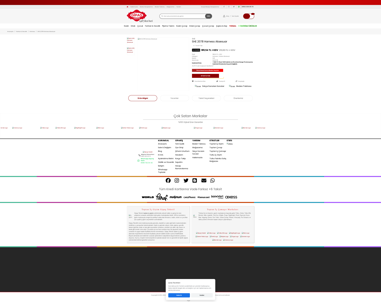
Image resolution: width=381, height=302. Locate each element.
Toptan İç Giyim (217, 144)
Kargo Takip (180, 158)
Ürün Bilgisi (143, 98)
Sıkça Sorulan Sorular (213, 86)
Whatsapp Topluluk (162, 170)
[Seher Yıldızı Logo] (106, 131)
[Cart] (248, 16)
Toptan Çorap (216, 147)
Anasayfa (162, 144)
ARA (208, 16)
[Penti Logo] (125, 131)
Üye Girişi (179, 147)
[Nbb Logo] (84, 131)
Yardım (178, 7)
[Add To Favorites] (203, 81)
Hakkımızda (134, 7)
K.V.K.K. (160, 155)
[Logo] (140, 16)
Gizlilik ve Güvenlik (166, 162)
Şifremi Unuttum (182, 151)
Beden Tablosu (160, 7)
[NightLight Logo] (61, 131)
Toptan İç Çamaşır (218, 151)
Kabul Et (179, 295)
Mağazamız (170, 7)
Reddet (202, 295)
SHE (193, 38)
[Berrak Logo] (224, 131)
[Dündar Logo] (203, 131)
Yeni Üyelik (179, 144)
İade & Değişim (164, 147)
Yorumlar (175, 98)
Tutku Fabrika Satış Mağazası (218, 159)
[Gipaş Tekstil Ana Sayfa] (201, 233)
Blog (160, 151)
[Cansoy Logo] (245, 131)
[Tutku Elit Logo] (40, 131)
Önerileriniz (238, 98)
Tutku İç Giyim (216, 155)
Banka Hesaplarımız (146, 7)
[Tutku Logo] (23, 131)
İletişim (161, 166)
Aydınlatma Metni (165, 158)
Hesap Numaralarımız (181, 167)
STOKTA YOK (205, 76)
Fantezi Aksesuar (224, 56)
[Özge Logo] (179, 131)
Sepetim (179, 162)
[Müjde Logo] (153, 131)
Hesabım (179, 155)
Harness (215, 56)
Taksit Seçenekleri (206, 98)
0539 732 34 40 (147, 163)
